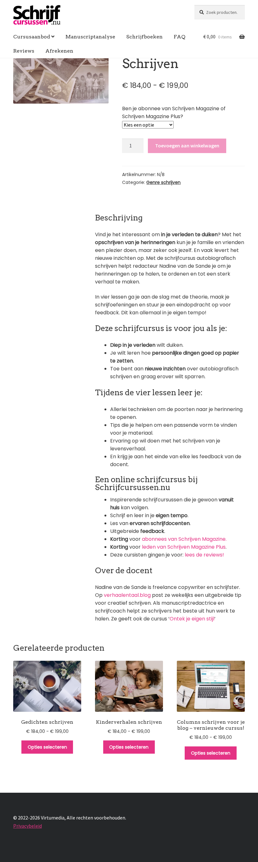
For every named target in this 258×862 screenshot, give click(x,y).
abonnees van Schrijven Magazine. (184, 539)
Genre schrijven (163, 182)
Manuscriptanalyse (90, 37)
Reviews (23, 51)
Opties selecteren (47, 747)
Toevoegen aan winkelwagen (187, 145)
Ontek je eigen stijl (192, 618)
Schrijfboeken (144, 37)
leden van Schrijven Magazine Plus (184, 547)
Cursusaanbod (31, 37)
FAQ (179, 37)
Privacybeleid (27, 826)
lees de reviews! (204, 554)
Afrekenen (59, 51)
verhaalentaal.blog (127, 595)
